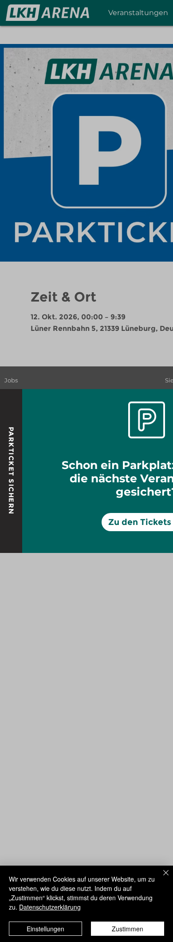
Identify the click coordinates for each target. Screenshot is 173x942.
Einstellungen (45, 928)
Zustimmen (127, 928)
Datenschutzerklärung (50, 906)
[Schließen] (160, 878)
